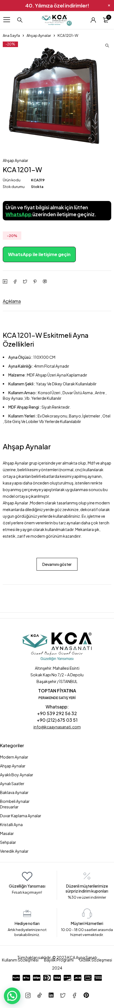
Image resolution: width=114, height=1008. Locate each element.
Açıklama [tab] (12, 301)
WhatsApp (19, 214)
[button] (107, 46)
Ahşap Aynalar (39, 35)
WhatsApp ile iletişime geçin (39, 254)
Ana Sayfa (11, 35)
